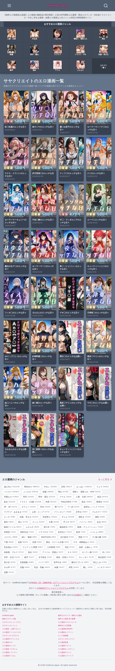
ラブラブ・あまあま (15, 512)
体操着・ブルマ (14, 552)
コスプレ (10, 537)
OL (106, 552)
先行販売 (67, 537)
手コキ (69, 522)
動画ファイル (12, 527)
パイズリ (11, 491)
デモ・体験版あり (83, 542)
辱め (63, 491)
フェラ (102, 486)
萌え (23, 522)
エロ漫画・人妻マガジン (11, 629)
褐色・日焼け (65, 557)
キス (72, 552)
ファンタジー (62, 512)
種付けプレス (80, 562)
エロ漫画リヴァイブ (65, 656)
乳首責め (11, 547)
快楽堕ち (50, 517)
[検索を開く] (105, 5)
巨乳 (66, 486)
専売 (28, 497)
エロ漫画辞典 (63, 642)
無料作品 (27, 532)
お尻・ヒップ (40, 512)
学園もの (11, 497)
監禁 (80, 532)
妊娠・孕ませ (29, 517)
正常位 (81, 512)
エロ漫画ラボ (7, 642)
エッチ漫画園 (63, 635)
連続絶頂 (66, 527)
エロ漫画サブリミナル (10, 639)
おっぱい (84, 486)
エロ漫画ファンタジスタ (11, 632)
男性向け (31, 486)
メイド (43, 562)
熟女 (87, 502)
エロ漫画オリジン (65, 652)
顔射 (37, 542)
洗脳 (25, 567)
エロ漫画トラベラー (9, 652)
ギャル (68, 517)
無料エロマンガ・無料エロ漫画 (70, 615)
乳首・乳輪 (42, 567)
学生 (45, 507)
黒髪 (83, 537)
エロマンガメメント (9, 625)
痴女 (33, 552)
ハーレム (96, 532)
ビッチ (9, 517)
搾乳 (74, 567)
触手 (29, 557)
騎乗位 (102, 502)
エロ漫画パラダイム (9, 649)
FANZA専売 (69, 502)
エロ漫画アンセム (9, 656)
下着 (8, 542)
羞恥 (100, 517)
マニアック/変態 (32, 547)
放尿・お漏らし (88, 547)
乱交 (102, 522)
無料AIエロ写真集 (64, 625)
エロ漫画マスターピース (67, 622)
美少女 (9, 562)
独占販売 (104, 557)
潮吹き (85, 517)
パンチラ (104, 567)
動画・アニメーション (90, 527)
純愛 (59, 567)
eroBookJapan (8, 615)
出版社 (78, 595)
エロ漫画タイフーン (65, 632)
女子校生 (45, 557)
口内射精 (53, 547)
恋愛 (9, 572)
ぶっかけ (30, 491)
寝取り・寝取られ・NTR (87, 491)
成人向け (12, 486)
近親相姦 (27, 562)
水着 (54, 522)
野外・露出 (46, 497)
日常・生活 (12, 557)
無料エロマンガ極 (9, 619)
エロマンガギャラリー (66, 639)
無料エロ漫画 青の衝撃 (66, 619)
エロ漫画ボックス (9, 646)
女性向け (65, 532)
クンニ (38, 522)
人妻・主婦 (84, 497)
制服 (48, 491)
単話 (102, 497)
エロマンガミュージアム (11, 622)
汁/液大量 (99, 537)
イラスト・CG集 (30, 502)
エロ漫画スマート (65, 646)
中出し (50, 486)
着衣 (9, 522)
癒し (87, 567)
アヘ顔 (73, 507)
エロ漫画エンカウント (66, 649)
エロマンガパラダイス (10, 635)
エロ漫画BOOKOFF (65, 629)
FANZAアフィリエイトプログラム (53, 588)
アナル (65, 497)
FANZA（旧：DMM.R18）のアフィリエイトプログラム (55, 582)
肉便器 (10, 532)
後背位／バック (94, 507)
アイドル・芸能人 (52, 552)
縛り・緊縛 (29, 537)
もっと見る (103, 479)
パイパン (85, 522)
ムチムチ (32, 527)
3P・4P (10, 507)
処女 (9, 502)
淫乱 (69, 547)
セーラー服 (90, 552)
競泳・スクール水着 (57, 542)
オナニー (29, 507)
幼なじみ (100, 562)
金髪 (23, 542)
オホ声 (9, 567)
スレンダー (86, 557)
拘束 (51, 502)
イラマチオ (45, 532)
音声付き (60, 562)
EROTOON (48, 537)
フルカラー (99, 512)
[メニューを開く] (9, 5)
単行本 (49, 527)
